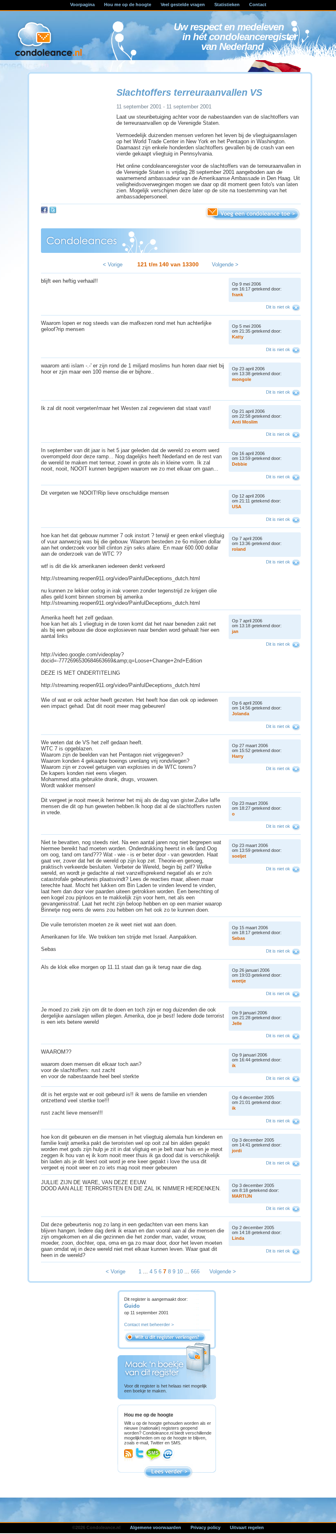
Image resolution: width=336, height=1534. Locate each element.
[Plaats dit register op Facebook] (44, 210)
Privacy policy (205, 1527)
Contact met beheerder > (149, 1324)
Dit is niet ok (278, 306)
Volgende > (225, 264)
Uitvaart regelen (247, 1527)
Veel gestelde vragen (183, 4)
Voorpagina (82, 4)
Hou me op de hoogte (127, 4)
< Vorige (113, 264)
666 (195, 1271)
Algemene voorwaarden (155, 1527)
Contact (257, 4)
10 (180, 1271)
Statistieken (227, 4)
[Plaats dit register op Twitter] (53, 210)
